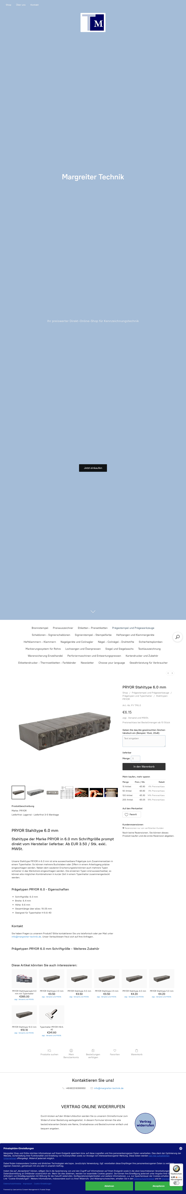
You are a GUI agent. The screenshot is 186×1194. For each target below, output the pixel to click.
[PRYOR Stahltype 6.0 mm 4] (81, 792)
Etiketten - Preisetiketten (93, 628)
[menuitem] (168, 673)
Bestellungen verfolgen (93, 1056)
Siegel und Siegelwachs (119, 648)
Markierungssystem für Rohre (43, 648)
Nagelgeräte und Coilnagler (77, 641)
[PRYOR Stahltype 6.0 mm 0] (18, 792)
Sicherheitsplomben (150, 641)
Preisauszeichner (63, 628)
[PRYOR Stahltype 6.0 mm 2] (52, 792)
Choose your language (112, 662)
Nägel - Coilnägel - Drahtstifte (116, 641)
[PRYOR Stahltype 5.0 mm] (161, 978)
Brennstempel (40, 628)
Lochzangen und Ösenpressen (83, 648)
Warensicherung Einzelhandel (45, 655)
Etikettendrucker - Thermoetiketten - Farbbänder (47, 662)
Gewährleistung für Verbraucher (149, 662)
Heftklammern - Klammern (40, 641)
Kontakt (35, 4)
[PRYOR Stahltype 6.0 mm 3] (67, 792)
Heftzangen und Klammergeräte (135, 635)
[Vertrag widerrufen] (145, 1123)
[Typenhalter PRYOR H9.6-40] (51, 1014)
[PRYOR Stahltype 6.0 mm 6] (111, 792)
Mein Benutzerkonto (71, 1056)
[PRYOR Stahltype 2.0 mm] (51, 978)
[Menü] (181, 1165)
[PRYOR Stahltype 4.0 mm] (134, 978)
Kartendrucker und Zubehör (142, 655)
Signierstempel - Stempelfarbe (93, 635)
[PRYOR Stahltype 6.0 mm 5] (96, 792)
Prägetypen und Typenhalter (137, 696)
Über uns (21, 4)
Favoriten (115, 1054)
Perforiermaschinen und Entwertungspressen (94, 655)
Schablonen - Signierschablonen (51, 635)
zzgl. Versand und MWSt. (135, 717)
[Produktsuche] (177, 637)
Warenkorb (136, 1054)
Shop (8, 4)
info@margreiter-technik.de (26, 936)
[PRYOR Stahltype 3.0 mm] (79, 978)
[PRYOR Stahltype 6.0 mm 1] (35, 792)
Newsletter (87, 662)
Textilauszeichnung (149, 648)
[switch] (176, 1183)
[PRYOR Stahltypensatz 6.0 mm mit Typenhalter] (24, 978)
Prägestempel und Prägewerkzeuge (133, 628)
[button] (131, 814)
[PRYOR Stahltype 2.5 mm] (106, 978)
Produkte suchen (49, 1054)
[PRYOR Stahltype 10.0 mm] (24, 1014)
